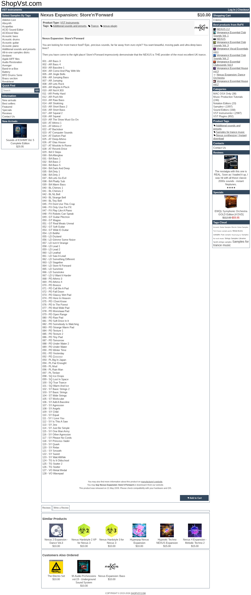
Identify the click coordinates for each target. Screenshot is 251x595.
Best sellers (8, 103)
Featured (7, 106)
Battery (6, 71)
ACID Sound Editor (12, 29)
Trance (95, 25)
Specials (7, 110)
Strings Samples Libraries (235, 238)
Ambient (6, 55)
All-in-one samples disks (16, 52)
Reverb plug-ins (236, 235)
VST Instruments (69, 22)
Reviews (7, 113)
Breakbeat (8, 81)
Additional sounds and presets (19, 49)
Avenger (7, 65)
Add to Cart (196, 498)
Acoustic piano (10, 45)
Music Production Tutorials (228, 96)
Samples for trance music (230, 132)
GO (37, 90)
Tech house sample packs (222, 231)
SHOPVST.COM (138, 593)
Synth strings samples (222, 242)
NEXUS (221, 38)
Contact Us (8, 116)
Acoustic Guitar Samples (222, 227)
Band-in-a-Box (10, 68)
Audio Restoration (12, 62)
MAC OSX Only (222, 93)
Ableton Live (9, 19)
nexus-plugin (110, 25)
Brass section (10, 78)
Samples (218, 106)
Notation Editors (222, 103)
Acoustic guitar (10, 42)
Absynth (6, 23)
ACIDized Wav (10, 32)
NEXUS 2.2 (223, 29)
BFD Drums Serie (12, 75)
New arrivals (9, 100)
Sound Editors (221, 109)
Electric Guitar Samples (240, 227)
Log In (231, 9)
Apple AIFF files (11, 58)
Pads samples (226, 235)
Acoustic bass (10, 36)
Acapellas (7, 26)
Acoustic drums (11, 39)
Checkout (243, 9)
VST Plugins (220, 116)
